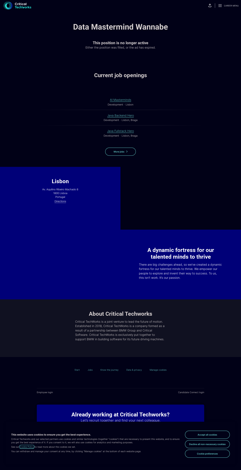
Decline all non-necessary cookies (207, 444)
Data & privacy (134, 369)
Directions (60, 201)
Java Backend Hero (120, 115)
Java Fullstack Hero (120, 131)
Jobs (90, 369)
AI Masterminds (120, 100)
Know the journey (109, 369)
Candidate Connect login (191, 392)
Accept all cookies (207, 434)
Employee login (45, 392)
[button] (210, 5)
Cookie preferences (207, 453)
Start (77, 369)
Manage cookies (158, 369)
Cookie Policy (27, 446)
